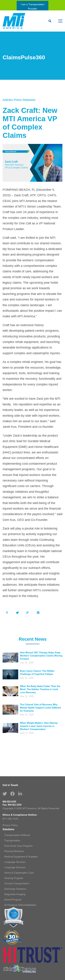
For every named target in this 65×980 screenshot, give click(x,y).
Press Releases (25, 100)
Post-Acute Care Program (18, 845)
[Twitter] (17, 612)
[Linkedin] (38, 612)
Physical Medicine (14, 851)
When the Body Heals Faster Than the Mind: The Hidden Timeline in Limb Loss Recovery (40, 689)
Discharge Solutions (15, 888)
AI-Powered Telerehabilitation (20, 905)
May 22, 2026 (27, 696)
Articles (8, 100)
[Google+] (27, 612)
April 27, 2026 (27, 733)
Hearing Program (13, 878)
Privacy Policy (10, 825)
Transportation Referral (17, 835)
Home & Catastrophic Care (19, 872)
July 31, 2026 (26, 662)
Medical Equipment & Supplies (21, 856)
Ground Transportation (16, 883)
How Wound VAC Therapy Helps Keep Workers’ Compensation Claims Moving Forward (41, 655)
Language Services (14, 862)
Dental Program (13, 899)
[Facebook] (7, 612)
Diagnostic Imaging (14, 894)
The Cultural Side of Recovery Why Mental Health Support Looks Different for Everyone (40, 707)
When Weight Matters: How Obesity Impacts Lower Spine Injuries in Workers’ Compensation (39, 726)
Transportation (12, 840)
